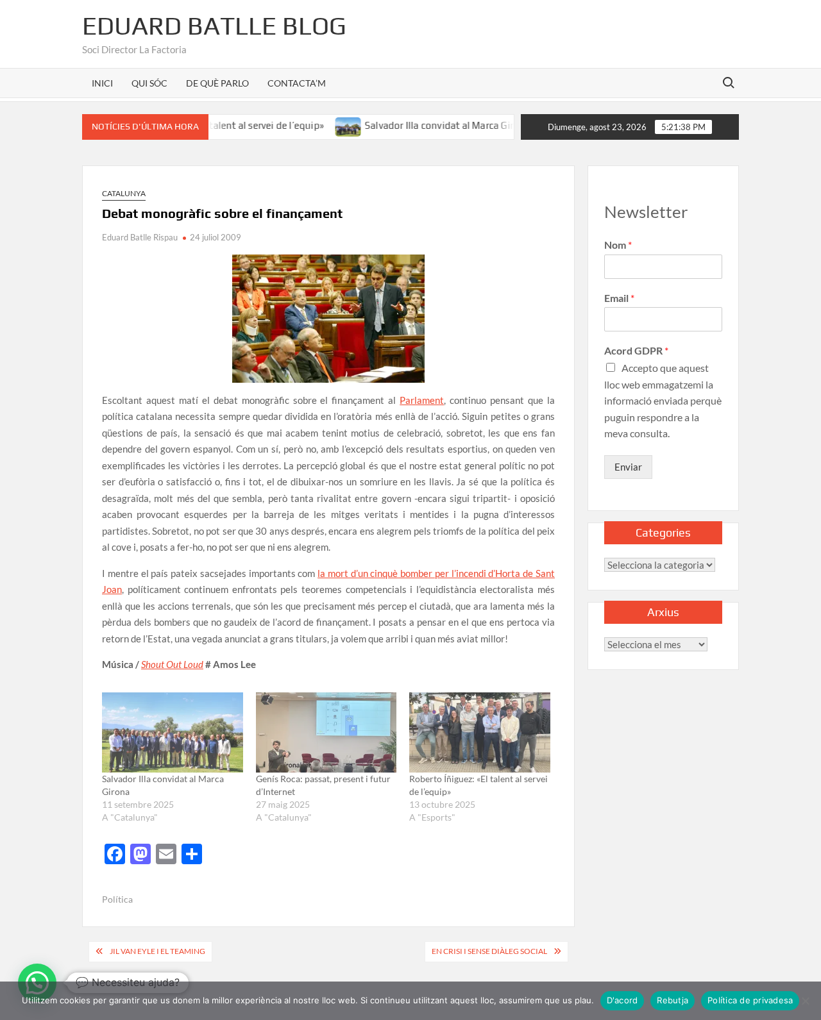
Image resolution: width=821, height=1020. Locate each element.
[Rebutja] (805, 1000)
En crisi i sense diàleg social (489, 951)
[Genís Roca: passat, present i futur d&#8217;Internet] (326, 732)
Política (117, 899)
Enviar (628, 466)
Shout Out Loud (172, 664)
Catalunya (124, 193)
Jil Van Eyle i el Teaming (157, 951)
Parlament (422, 400)
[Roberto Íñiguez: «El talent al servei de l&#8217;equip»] (479, 732)
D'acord (622, 1000)
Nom (618, 244)
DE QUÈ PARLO (217, 83)
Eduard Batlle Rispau (140, 237)
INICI (102, 83)
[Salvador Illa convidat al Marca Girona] (327, 125)
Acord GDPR (636, 350)
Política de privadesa (750, 1000)
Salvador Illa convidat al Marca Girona (426, 125)
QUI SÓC (149, 83)
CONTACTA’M (296, 83)
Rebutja (672, 1000)
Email (619, 298)
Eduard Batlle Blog (214, 25)
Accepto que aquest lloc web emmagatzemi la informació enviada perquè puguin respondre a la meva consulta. (663, 400)
